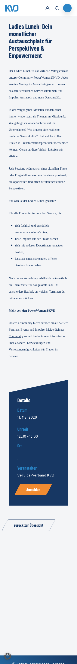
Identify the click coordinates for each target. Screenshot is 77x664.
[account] (47, 8)
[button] (7, 656)
